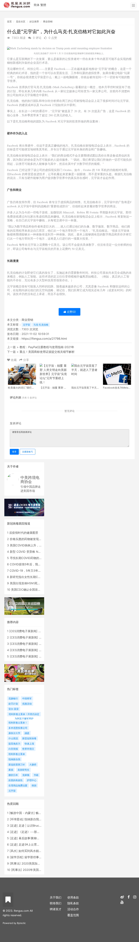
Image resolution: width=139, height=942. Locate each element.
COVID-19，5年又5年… (25, 570)
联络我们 (55, 903)
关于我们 (55, 897)
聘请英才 (55, 909)
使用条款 (73, 897)
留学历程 (16, 857)
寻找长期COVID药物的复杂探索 (30, 558)
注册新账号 (27, 451)
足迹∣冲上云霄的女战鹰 (33, 844)
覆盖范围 (73, 915)
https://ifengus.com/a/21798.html (44, 338)
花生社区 (20, 21)
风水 (13, 851)
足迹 (14, 825)
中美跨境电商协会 (29, 479)
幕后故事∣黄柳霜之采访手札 (36, 838)
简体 (36, 5)
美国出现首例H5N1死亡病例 (28, 583)
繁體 (43, 5)
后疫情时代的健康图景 (23, 532)
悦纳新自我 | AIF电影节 (39, 819)
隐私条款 (73, 903)
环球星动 (16, 819)
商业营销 (47, 21)
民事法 (15, 863)
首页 (9, 21)
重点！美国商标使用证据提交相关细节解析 (47, 352)
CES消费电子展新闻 (23, 631)
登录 (14, 451)
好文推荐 (34, 21)
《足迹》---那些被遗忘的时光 (38, 832)
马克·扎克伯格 (40, 324)
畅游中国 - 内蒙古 (22, 813)
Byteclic (21, 923)
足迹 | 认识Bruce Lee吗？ (35, 825)
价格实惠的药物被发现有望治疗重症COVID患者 (40, 539)
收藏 (14, 360)
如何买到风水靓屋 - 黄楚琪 (35, 851)
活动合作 (73, 909)
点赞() (71, 311)
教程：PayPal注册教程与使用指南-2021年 (47, 347)
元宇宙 (26, 324)
